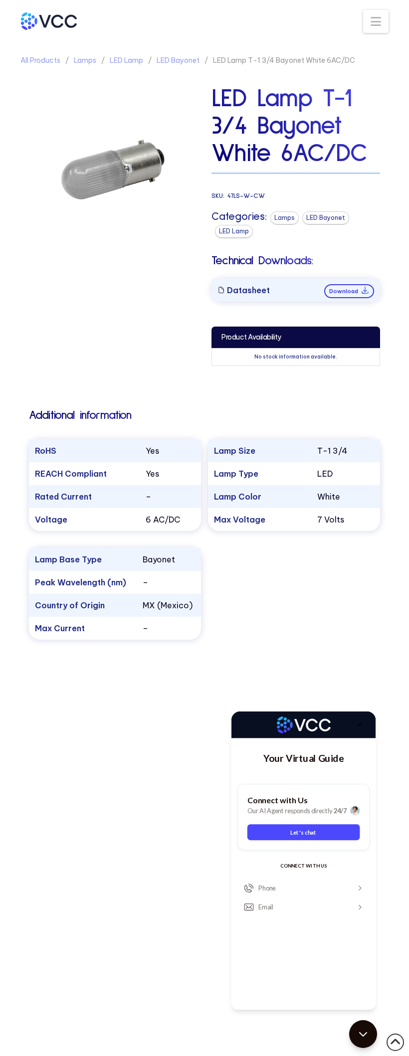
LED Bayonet (178, 60)
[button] (376, 21)
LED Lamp (126, 60)
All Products (40, 60)
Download (344, 291)
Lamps (85, 60)
